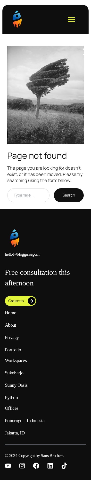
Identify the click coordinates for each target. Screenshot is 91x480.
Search (69, 195)
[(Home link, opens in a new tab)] (17, 19)
